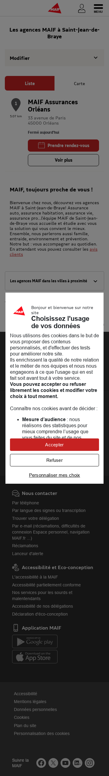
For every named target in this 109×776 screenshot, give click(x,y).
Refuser (54, 460)
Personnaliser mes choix (54, 475)
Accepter (54, 444)
